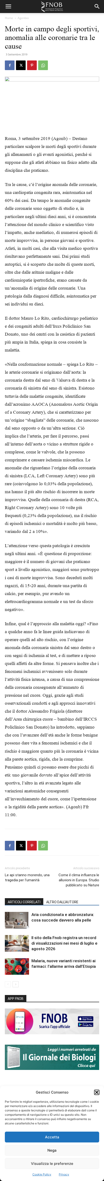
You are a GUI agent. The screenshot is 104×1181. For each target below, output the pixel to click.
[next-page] (16, 984)
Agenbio (23, 18)
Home (9, 18)
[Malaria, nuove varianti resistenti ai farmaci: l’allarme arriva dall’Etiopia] (17, 966)
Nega (52, 1150)
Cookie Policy (41, 1174)
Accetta (52, 1137)
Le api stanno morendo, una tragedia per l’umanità (27, 877)
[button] (96, 1092)
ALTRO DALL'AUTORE (62, 902)
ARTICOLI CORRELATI (24, 902)
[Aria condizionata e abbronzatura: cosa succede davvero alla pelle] (17, 920)
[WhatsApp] (43, 65)
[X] (21, 65)
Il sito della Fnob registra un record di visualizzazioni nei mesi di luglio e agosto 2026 (64, 943)
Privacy (64, 1174)
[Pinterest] (32, 65)
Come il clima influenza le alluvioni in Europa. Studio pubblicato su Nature (79, 880)
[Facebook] (10, 65)
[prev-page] (8, 984)
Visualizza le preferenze (52, 1163)
